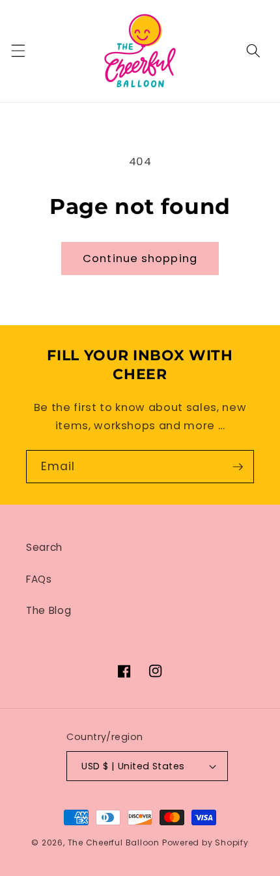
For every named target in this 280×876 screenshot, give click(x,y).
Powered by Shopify (205, 842)
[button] (17, 50)
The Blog (48, 610)
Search (44, 547)
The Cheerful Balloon (114, 842)
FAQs (39, 579)
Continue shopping (140, 258)
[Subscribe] (237, 467)
